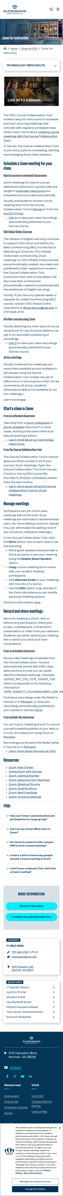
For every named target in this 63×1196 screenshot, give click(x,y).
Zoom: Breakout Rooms (24, 784)
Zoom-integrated (38, 423)
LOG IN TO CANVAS (19, 79)
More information (33, 1173)
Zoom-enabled (14, 427)
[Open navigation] (57, 9)
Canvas (37, 209)
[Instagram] (14, 1076)
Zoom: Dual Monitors (23, 788)
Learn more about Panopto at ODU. (32, 751)
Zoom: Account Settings (25, 797)
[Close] (60, 1128)
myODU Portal (13, 213)
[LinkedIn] (30, 1076)
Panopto (26, 701)
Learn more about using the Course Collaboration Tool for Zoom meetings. (32, 491)
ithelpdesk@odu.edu (24, 956)
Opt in (13, 217)
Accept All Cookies (35, 1189)
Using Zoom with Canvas (25, 771)
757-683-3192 (20, 952)
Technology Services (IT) (25, 65)
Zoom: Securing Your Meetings (29, 780)
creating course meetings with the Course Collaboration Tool (31, 136)
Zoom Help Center (21, 767)
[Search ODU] (51, 9)
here (22, 399)
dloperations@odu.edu (38, 308)
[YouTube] (22, 1076)
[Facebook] (7, 1076)
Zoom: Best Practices (23, 792)
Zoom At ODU (29, 48)
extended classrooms (30, 191)
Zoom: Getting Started (24, 775)
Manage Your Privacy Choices (35, 1181)
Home (13, 48)
